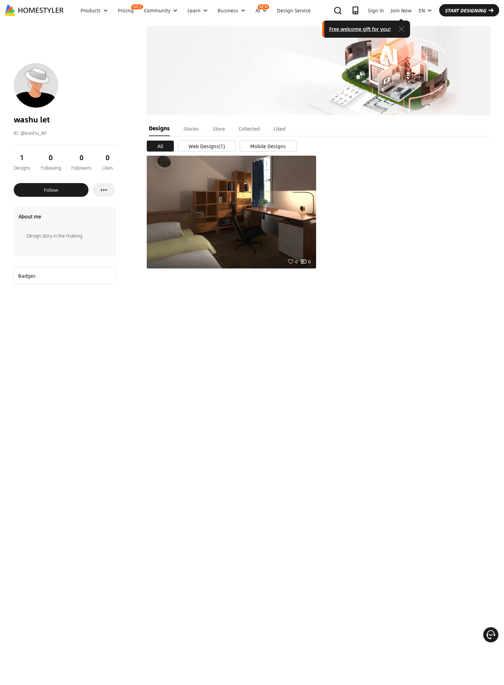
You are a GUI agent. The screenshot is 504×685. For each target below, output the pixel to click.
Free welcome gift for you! (360, 28)
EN (422, 10)
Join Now (401, 10)
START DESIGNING (465, 10)
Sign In (376, 10)
